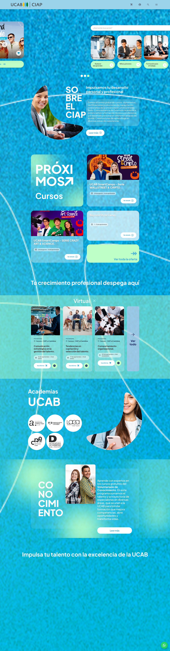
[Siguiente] (165, 44)
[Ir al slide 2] (85, 76)
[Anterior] (4, 44)
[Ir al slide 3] (88, 76)
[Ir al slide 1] (82, 76)
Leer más (114, 530)
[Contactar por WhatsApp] (164, 645)
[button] (36, 423)
